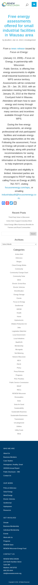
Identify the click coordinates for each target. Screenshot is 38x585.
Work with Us (8, 537)
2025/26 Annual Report (11, 468)
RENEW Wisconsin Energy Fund (14, 548)
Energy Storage (19, 294)
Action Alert (19, 254)
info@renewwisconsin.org (12, 573)
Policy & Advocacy (9, 488)
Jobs (19, 327)
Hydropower (7, 506)
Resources (7, 510)
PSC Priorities (19, 379)
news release (18, 48)
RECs (19, 390)
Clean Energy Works (19, 265)
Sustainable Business (19, 412)
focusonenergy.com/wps (17, 187)
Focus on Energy (19, 302)
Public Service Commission (19, 382)
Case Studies (8, 461)
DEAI (19, 280)
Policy (19, 368)
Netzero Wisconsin (19, 357)
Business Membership (11, 526)
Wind (19, 434)
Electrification (19, 291)
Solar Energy (7, 492)
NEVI (19, 360)
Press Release (19, 371)
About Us (6, 453)
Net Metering (19, 353)
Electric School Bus (19, 283)
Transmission (19, 419)
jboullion (8, 40)
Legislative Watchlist (19, 331)
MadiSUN (19, 342)
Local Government (19, 335)
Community (19, 269)
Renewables (19, 397)
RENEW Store (8, 545)
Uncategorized (30, 40)
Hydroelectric (19, 320)
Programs (19, 375)
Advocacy (19, 258)
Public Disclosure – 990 (11, 472)
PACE (19, 364)
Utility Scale (19, 430)
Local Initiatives (19, 338)
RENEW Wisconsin (19, 393)
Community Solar (19, 276)
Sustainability (19, 408)
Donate (5, 522)
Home (19, 316)
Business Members (10, 457)
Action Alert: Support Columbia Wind (19, 221)
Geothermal (19, 305)
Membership (19, 346)
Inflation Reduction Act (19, 324)
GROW (19, 309)
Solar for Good (19, 404)
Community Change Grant (19, 272)
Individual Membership (11, 530)
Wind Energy (7, 495)
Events (19, 298)
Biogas (19, 261)
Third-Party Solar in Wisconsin (19, 217)
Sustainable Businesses (19, 415)
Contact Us (7, 475)
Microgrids (19, 349)
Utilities (19, 426)
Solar (19, 401)
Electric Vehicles (19, 287)
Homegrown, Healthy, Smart (13, 464)
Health (19, 313)
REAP (19, 386)
